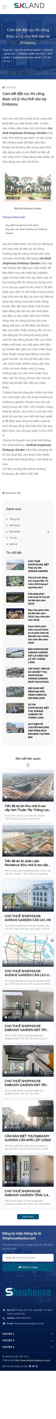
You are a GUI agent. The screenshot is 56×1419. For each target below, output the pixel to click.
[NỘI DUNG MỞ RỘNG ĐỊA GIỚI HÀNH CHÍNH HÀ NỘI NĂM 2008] (15, 692)
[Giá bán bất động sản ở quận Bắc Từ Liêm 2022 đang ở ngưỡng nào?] (15, 581)
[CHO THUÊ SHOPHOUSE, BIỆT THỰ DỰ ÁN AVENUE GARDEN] (15, 565)
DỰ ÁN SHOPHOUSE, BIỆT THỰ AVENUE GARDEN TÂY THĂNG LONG (38, 711)
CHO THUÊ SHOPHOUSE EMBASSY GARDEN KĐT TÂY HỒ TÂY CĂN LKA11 (26, 1085)
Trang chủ (14, 519)
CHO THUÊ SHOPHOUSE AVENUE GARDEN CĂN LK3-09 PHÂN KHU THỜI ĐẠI (28, 975)
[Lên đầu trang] (46, 1402)
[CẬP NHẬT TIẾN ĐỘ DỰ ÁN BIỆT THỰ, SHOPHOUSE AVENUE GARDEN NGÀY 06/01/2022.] (15, 672)
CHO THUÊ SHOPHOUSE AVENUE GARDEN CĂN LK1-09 (28, 918)
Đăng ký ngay (29, 1267)
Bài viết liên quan (28, 758)
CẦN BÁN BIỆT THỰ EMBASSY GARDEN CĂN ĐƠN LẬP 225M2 (28, 1138)
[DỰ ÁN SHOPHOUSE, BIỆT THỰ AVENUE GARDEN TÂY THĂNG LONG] (15, 708)
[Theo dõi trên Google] (36, 1366)
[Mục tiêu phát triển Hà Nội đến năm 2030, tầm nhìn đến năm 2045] (15, 613)
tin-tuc (6, 61)
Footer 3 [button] (8, 1340)
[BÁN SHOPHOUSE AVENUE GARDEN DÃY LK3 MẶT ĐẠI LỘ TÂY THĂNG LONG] (15, 652)
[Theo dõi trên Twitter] (33, 1366)
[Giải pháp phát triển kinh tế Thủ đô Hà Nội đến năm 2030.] (15, 597)
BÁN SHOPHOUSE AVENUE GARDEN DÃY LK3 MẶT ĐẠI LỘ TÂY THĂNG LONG (38, 656)
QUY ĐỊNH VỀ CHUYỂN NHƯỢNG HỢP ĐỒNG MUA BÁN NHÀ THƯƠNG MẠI (39, 731)
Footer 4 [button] (8, 1346)
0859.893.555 (19, 1318)
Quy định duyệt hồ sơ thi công (21, 225)
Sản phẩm (14, 531)
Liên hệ (13, 544)
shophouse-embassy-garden (27, 57)
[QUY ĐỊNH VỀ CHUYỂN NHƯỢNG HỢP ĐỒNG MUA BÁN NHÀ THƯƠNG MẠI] (15, 727)
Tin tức (47, 57)
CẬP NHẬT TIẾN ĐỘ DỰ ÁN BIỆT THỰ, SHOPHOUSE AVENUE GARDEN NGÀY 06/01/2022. (39, 675)
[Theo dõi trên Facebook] (30, 1366)
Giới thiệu (14, 525)
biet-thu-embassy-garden (28, 49)
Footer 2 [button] (8, 1333)
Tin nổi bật (13, 552)
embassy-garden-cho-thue (31, 53)
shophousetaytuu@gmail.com (25, 1323)
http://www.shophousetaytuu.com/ (32, 1360)
